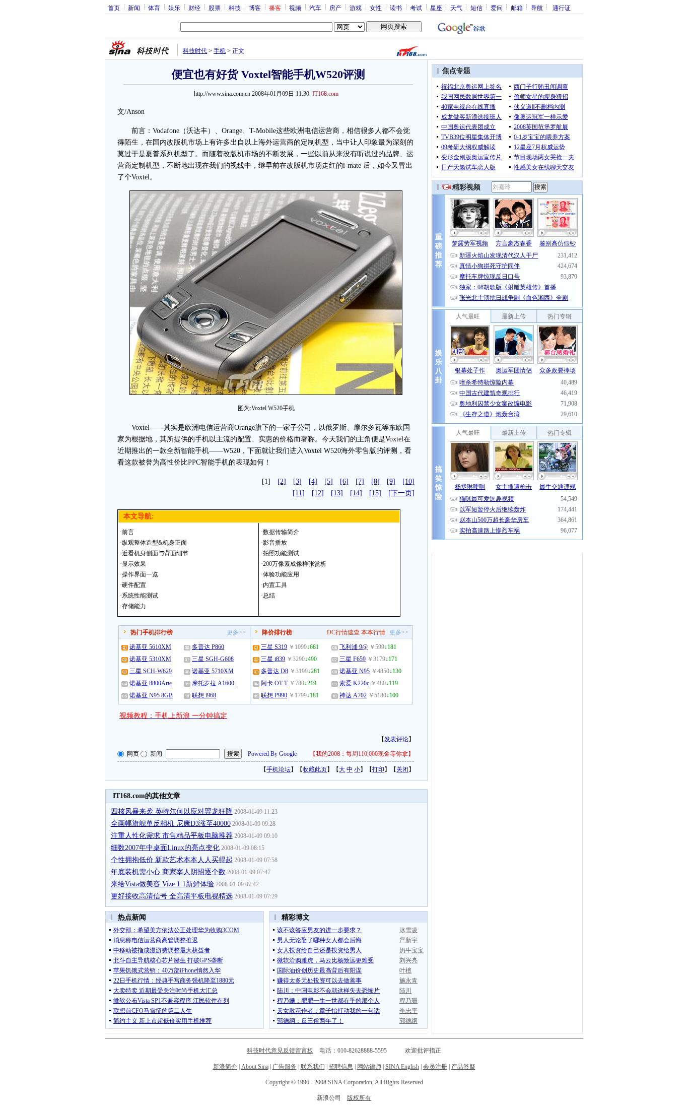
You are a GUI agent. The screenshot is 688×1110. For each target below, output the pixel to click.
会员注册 (435, 1066)
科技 (235, 8)
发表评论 (396, 739)
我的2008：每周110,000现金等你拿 (362, 753)
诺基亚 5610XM (150, 646)
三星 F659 (352, 659)
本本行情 (373, 632)
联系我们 (313, 1066)
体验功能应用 (281, 574)
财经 (194, 8)
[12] (318, 493)
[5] (328, 481)
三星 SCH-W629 (150, 671)
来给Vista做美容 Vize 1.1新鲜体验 (162, 884)
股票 (215, 8)
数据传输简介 (281, 532)
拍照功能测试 (281, 553)
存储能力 (134, 606)
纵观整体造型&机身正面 (154, 542)
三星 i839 (273, 659)
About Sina (254, 1066)
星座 (436, 8)
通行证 (562, 8)
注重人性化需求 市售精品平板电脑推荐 (172, 835)
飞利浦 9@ (353, 646)
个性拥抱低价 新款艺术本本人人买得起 (172, 860)
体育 (154, 8)
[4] (313, 481)
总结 (269, 595)
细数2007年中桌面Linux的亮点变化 (165, 848)
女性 (376, 8)
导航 (537, 8)
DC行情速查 (343, 632)
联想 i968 (204, 695)
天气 (456, 8)
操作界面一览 (140, 574)
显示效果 (134, 563)
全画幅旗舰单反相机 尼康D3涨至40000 (171, 823)
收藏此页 (315, 769)
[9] (391, 481)
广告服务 (284, 1066)
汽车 (315, 8)
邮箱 (517, 8)
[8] (375, 481)
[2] (282, 481)
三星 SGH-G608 (213, 659)
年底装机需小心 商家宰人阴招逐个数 (168, 872)
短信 (476, 8)
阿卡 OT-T (274, 683)
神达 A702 (353, 695)
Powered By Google (272, 753)
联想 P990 (274, 695)
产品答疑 (463, 1066)
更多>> (236, 632)
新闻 (134, 8)
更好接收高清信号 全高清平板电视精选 (172, 896)
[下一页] (401, 493)
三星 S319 (274, 646)
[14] (356, 493)
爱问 (497, 8)
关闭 (402, 769)
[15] (375, 493)
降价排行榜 (277, 632)
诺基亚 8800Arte (150, 683)
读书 (396, 8)
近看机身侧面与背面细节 (155, 553)
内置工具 (275, 585)
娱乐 (174, 8)
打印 (378, 769)
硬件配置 (134, 585)
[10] (408, 481)
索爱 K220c (354, 683)
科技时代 (195, 50)
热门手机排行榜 (151, 632)
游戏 (356, 8)
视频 (295, 8)
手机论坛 (278, 769)
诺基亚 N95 (354, 671)
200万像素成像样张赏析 (294, 563)
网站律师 (369, 1066)
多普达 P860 (208, 646)
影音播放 (275, 542)
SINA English (402, 1066)
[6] (344, 481)
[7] (360, 481)
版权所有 (359, 1097)
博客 (255, 8)
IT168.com (325, 93)
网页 (133, 753)
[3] (297, 481)
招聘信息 (341, 1066)
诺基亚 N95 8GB (151, 695)
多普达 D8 (274, 671)
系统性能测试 (140, 595)
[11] (299, 493)
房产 (335, 8)
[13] (337, 493)
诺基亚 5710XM (213, 671)
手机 (220, 50)
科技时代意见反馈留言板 (280, 1050)
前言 (128, 532)
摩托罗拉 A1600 (213, 683)
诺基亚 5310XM (150, 659)
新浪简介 (225, 1066)
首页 (114, 8)
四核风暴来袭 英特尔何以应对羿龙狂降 (172, 811)
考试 (416, 8)
